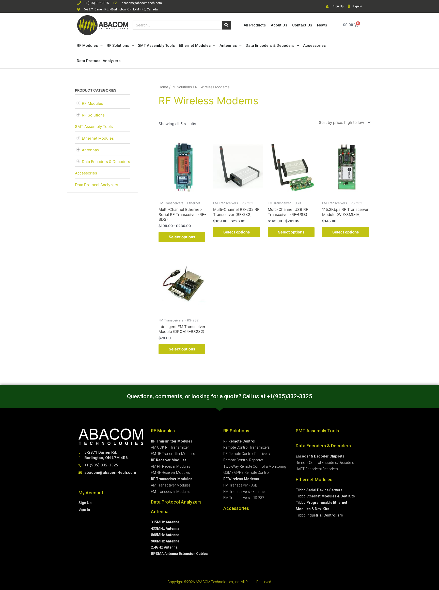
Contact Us (302, 25)
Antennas (228, 45)
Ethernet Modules (195, 45)
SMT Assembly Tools (156, 45)
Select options (182, 236)
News (322, 25)
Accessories (314, 45)
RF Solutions (118, 45)
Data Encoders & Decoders (270, 45)
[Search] (226, 25)
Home (163, 87)
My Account (91, 492)
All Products (255, 25)
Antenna (159, 511)
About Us (279, 25)
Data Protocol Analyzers (98, 60)
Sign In (357, 6)
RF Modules (87, 45)
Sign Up (338, 6)
